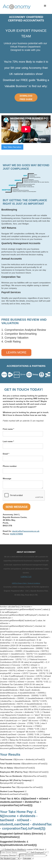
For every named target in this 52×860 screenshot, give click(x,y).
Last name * (8, 441)
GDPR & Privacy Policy (19, 583)
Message (7, 478)
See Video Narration (12, 147)
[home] (7, 7)
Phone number (10, 466)
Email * (6, 454)
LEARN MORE (16, 352)
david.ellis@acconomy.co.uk (25, 531)
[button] (45, 6)
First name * (8, 429)
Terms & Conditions (33, 583)
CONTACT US (26, 577)
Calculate (27, 858)
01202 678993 (16, 534)
